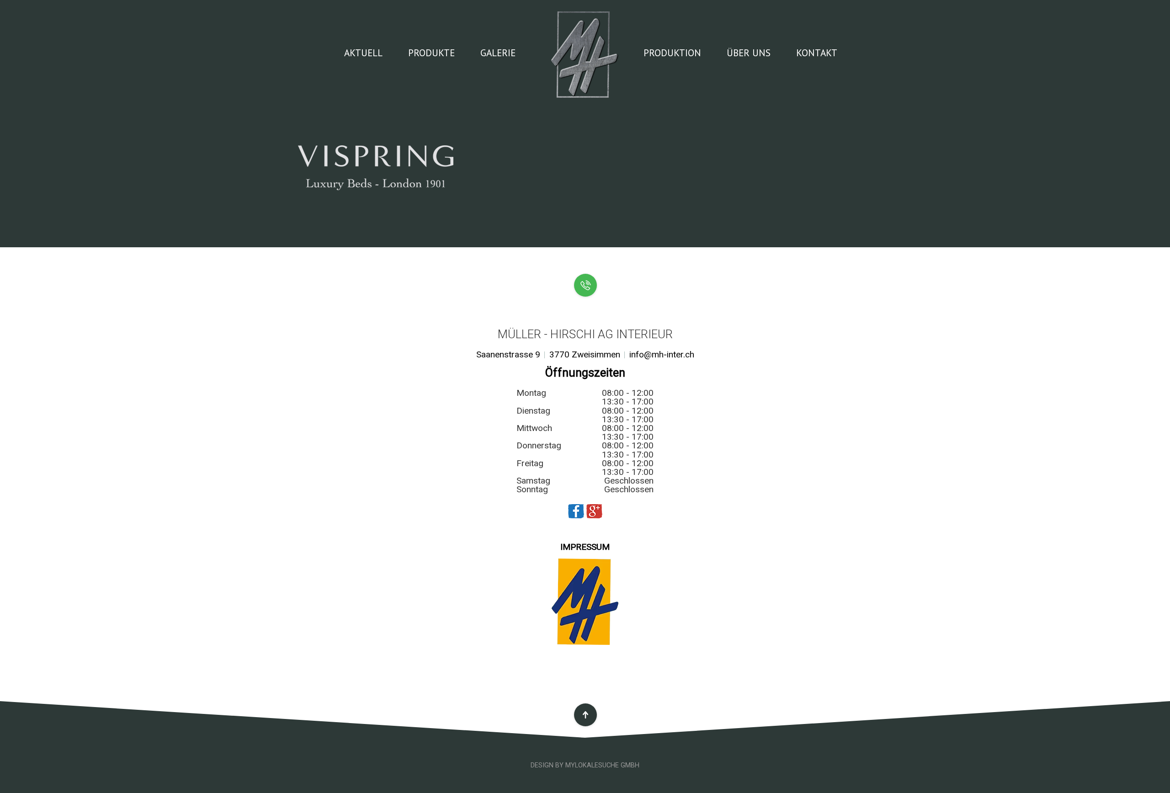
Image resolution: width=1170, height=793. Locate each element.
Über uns (749, 52)
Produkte (431, 52)
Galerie (498, 52)
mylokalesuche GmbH (602, 765)
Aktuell (363, 52)
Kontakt (816, 52)
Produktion (672, 52)
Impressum (585, 547)
